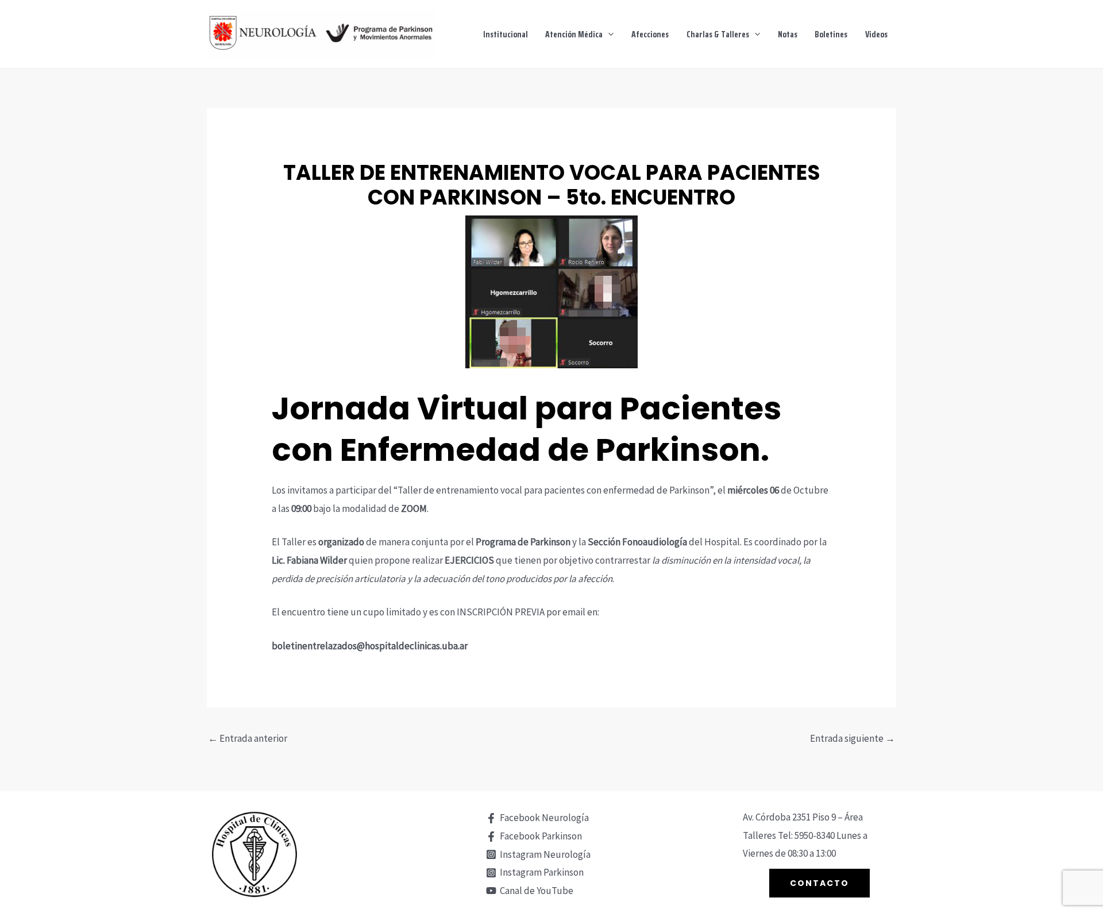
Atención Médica (574, 34)
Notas (787, 34)
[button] (608, 34)
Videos (876, 34)
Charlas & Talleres (718, 34)
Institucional (505, 34)
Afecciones (650, 34)
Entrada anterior (247, 738)
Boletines (831, 34)
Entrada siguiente (852, 738)
